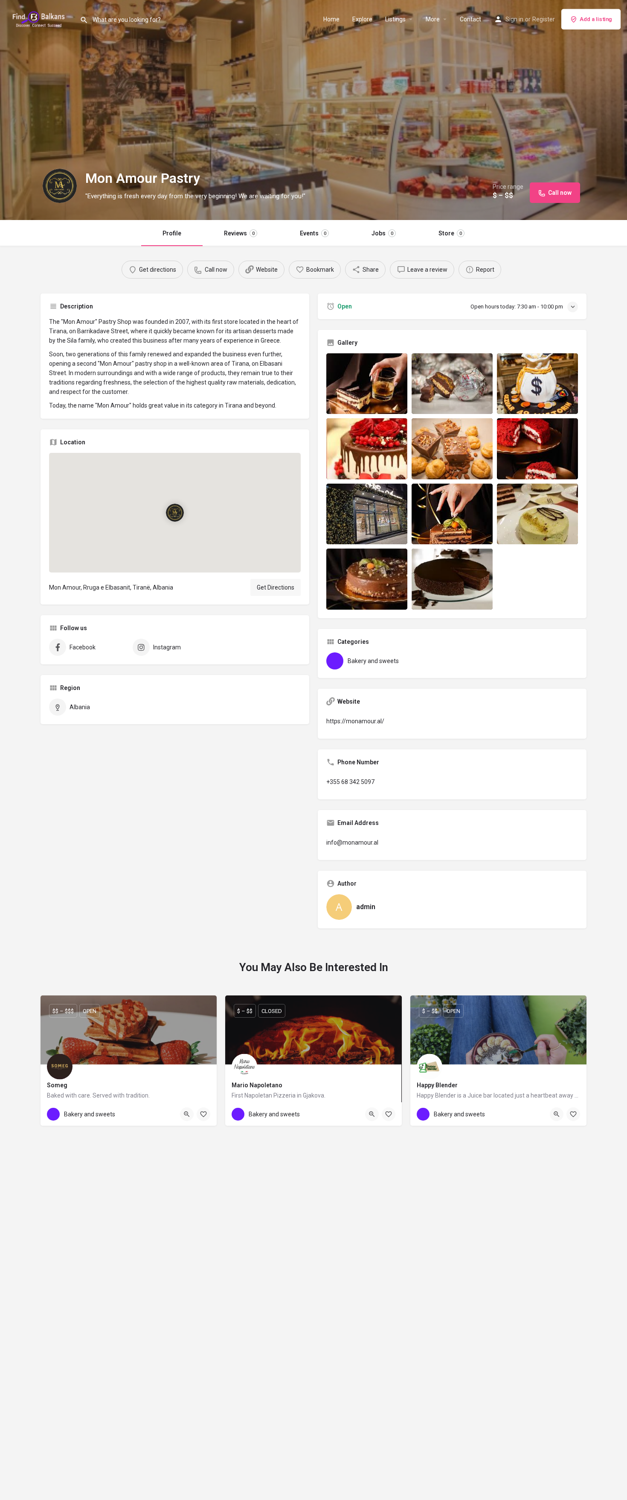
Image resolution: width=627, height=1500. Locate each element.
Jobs (382, 233)
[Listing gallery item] (366, 383)
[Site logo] (39, 18)
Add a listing (596, 19)
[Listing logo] (60, 186)
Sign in (514, 19)
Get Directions (275, 587)
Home (331, 19)
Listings (395, 19)
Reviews (239, 233)
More (433, 19)
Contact (470, 19)
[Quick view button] (187, 1114)
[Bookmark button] (203, 1114)
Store (450, 233)
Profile (172, 233)
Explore (362, 19)
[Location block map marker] (175, 513)
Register (543, 19)
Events (313, 233)
